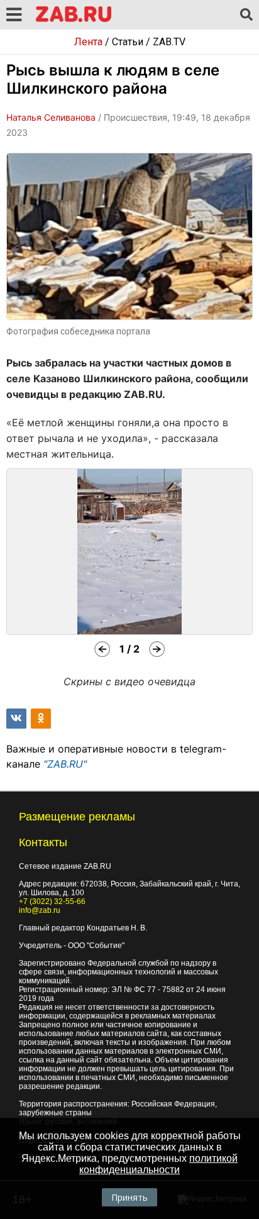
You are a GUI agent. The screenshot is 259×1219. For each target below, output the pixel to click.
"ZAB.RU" (65, 764)
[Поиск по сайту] (246, 15)
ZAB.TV (169, 42)
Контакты (43, 842)
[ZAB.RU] (73, 19)
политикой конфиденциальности (158, 1164)
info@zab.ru (39, 910)
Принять (129, 1197)
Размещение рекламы (77, 816)
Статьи (127, 42)
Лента (88, 42)
